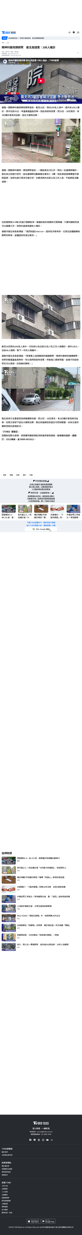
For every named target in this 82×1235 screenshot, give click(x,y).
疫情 (17, 475)
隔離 (11, 475)
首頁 (3, 42)
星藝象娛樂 (5, 1198)
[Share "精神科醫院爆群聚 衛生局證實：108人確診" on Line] (74, 32)
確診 (24, 475)
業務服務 (5, 1207)
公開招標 (5, 1204)
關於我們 (5, 1152)
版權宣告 (5, 1175)
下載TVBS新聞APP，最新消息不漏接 (41, 522)
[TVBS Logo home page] (9, 32)
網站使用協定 (6, 1172)
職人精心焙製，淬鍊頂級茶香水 (41, 487)
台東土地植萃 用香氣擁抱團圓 (41, 484)
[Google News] (52, 1140)
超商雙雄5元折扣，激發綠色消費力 (41, 496)
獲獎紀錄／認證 (7, 1212)
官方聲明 (5, 1210)
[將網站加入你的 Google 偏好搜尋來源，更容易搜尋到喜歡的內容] (41, 529)
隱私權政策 (5, 1166)
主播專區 (5, 1195)
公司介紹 (5, 1186)
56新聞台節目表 (7, 1155)
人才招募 (5, 1192)
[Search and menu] (78, 32)
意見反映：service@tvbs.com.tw (41, 1132)
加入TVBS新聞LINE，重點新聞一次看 (41, 525)
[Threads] (39, 1140)
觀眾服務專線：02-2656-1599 (41, 1134)
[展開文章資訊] (78, 53)
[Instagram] (43, 1140)
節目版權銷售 (6, 1201)
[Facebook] (30, 1140)
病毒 (4, 475)
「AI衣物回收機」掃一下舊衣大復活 (41, 501)
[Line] (34, 1140)
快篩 (31, 475)
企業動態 (5, 1189)
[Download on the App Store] (34, 1221)
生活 (8, 42)
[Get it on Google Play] (48, 1221)
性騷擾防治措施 (7, 1169)
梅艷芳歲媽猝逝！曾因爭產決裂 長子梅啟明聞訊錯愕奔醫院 (28, 38)
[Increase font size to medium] (69, 32)
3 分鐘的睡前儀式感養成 (41, 489)
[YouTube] (47, 1140)
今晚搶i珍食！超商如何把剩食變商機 (41, 498)
